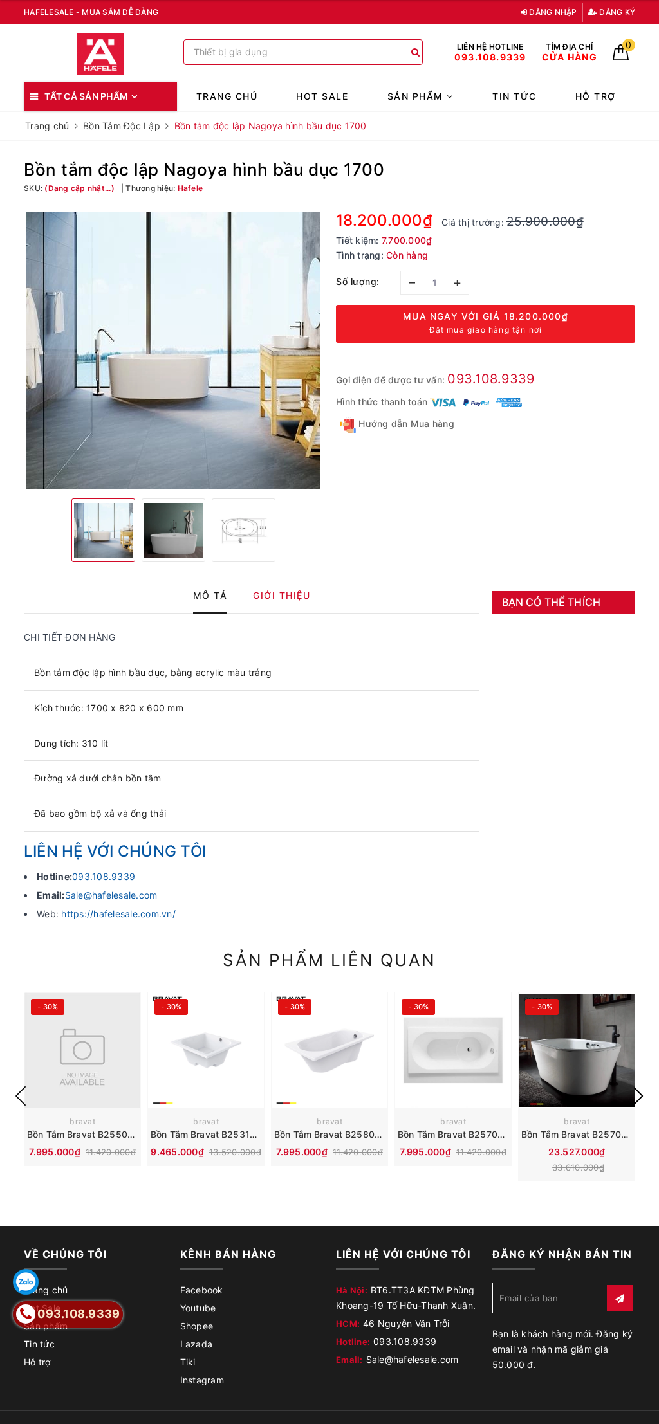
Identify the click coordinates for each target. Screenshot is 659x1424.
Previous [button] (20, 1096)
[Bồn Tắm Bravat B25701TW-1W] (577, 1050)
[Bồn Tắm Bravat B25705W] (453, 1050)
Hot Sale (322, 96)
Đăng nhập (552, 12)
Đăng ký (616, 12)
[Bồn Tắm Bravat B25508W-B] (82, 1050)
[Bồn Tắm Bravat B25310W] (206, 1050)
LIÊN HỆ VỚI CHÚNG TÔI (115, 851)
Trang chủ (227, 96)
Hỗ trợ (595, 96)
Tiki (188, 1361)
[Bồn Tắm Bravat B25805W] (329, 1050)
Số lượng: (358, 281)
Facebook (201, 1289)
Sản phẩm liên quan (329, 960)
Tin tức (514, 96)
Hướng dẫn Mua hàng (405, 423)
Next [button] (638, 1096)
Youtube (198, 1307)
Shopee (197, 1325)
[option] (173, 350)
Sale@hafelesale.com (111, 895)
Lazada (196, 1343)
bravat (82, 1121)
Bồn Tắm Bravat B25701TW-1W (589, 1134)
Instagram (202, 1379)
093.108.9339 (490, 379)
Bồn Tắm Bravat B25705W (455, 1134)
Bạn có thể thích (551, 602)
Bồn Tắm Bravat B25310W (208, 1134)
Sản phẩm (417, 96)
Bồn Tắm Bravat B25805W (331, 1134)
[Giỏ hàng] (621, 56)
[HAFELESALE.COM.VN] (100, 54)
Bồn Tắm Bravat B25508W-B (89, 1134)
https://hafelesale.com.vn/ (118, 913)
